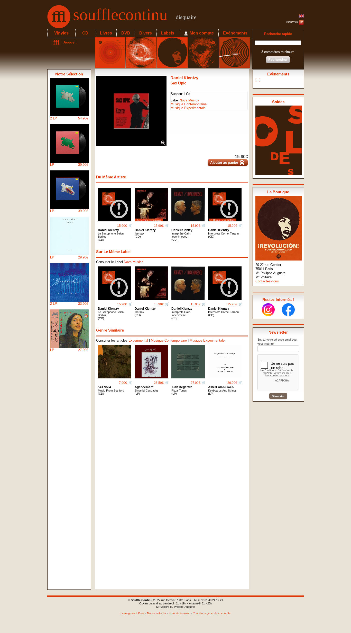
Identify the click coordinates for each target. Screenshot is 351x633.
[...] (258, 80)
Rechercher (278, 59)
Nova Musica (189, 100)
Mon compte (201, 33)
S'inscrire (278, 396)
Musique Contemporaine (189, 104)
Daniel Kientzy (184, 78)
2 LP (69, 118)
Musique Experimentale (188, 108)
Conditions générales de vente (211, 613)
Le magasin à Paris (132, 613)
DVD (125, 33)
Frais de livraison (179, 613)
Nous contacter (156, 613)
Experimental (138, 340)
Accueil (69, 42)
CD (85, 33)
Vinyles (61, 33)
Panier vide (292, 22)
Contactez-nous (267, 281)
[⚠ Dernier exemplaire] (151, 203)
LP (69, 165)
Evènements (235, 33)
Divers (145, 33)
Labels (167, 33)
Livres (106, 33)
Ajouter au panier (227, 162)
